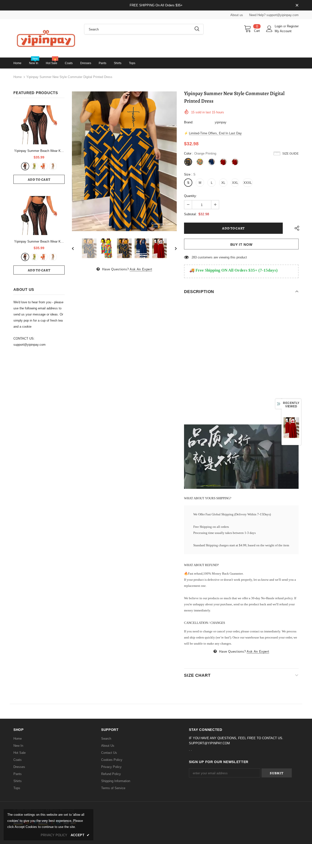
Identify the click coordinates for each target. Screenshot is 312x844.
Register (293, 26)
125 (194, 257)
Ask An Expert (141, 269)
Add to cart (39, 179)
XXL (235, 183)
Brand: (188, 122)
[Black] (25, 166)
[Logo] (45, 38)
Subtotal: (190, 214)
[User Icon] (269, 29)
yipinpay (220, 122)
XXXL (248, 183)
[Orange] (43, 166)
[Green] (34, 166)
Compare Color (162, 224)
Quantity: (190, 196)
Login (279, 26)
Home (17, 77)
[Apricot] (53, 166)
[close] (296, 5)
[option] (124, 161)
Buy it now (241, 244)
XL (223, 183)
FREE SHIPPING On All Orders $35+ (156, 5)
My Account (283, 31)
